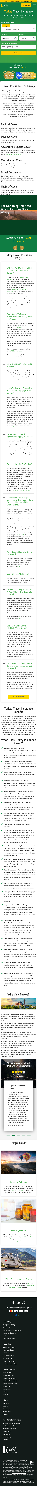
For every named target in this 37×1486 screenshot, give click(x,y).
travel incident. (11, 427)
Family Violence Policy (9, 1426)
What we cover (7, 1336)
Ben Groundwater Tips (10, 1364)
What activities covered (10, 1381)
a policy (21, 509)
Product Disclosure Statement (12, 1330)
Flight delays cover (8, 1375)
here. (14, 457)
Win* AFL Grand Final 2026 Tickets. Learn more (18, 1)
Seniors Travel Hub (9, 1361)
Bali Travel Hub (7, 1353)
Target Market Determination (12, 1423)
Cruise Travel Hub (8, 1355)
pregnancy (24, 1239)
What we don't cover (9, 1339)
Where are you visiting (8, 22)
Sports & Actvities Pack (17, 1190)
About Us (5, 1406)
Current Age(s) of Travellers (9, 43)
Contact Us (6, 1403)
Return (21, 34)
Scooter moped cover (9, 1378)
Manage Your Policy (9, 1325)
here (19, 618)
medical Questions (18, 1230)
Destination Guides (8, 1350)
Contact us (26, 5)
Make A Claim (7, 1327)
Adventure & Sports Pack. (14, 154)
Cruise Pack (20, 535)
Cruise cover (6, 1386)
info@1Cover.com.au (15, 351)
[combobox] (17, 30)
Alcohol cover (7, 1389)
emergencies (18, 1241)
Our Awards (6, 1409)
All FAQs (5, 1395)
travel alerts (23, 67)
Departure (4, 34)
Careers (5, 1414)
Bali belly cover (7, 1392)
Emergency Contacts (9, 1333)
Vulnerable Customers (9, 1429)
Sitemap (5, 1440)
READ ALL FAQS (18, 697)
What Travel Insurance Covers (19, 1279)
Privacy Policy (7, 1431)
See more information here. (22, 490)
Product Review (18, 1076)
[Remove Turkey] (8, 26)
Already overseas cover (10, 1384)
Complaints (6, 1434)
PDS (18, 566)
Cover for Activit (17, 1182)
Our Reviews (7, 1412)
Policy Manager (17, 327)
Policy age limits (8, 1372)
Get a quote (18, 53)
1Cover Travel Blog (9, 1347)
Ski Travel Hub (7, 1358)
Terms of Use (7, 1437)
